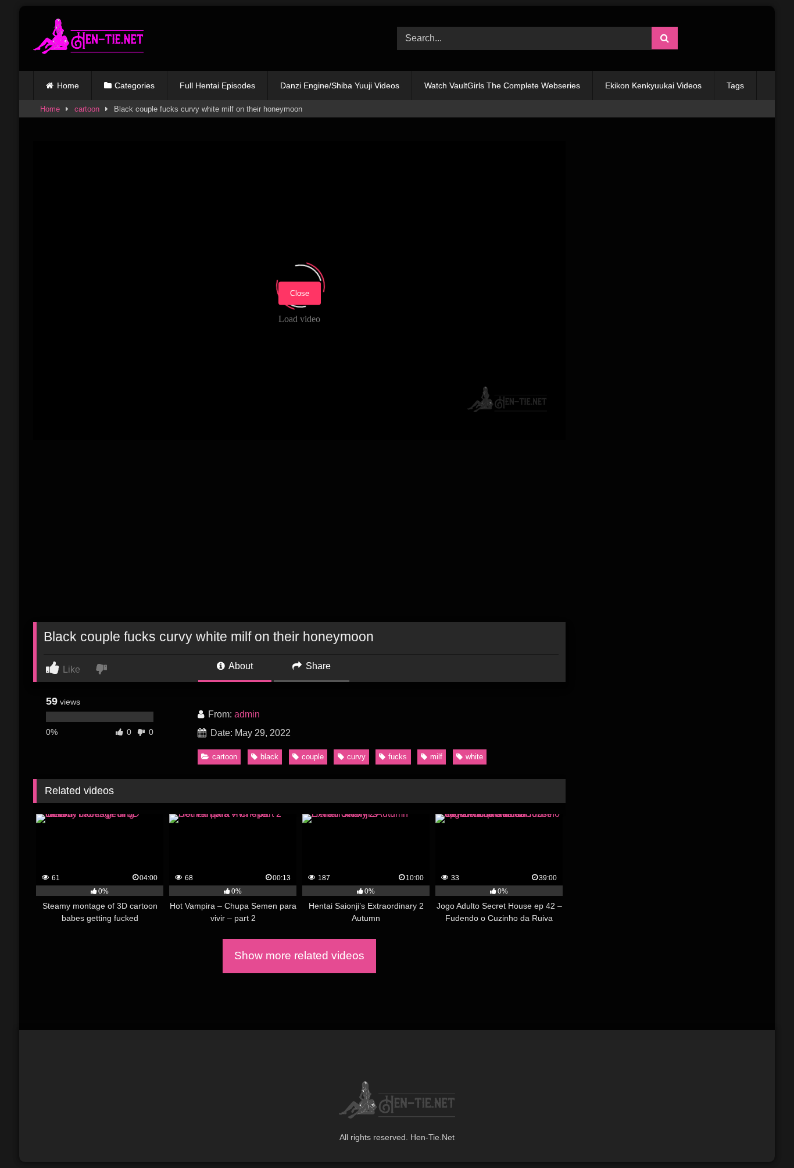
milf (436, 756)
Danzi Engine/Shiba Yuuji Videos (339, 85)
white (474, 756)
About (240, 666)
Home (68, 85)
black (269, 756)
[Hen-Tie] (88, 38)
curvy (356, 756)
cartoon (86, 109)
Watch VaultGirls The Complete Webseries (502, 85)
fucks (397, 756)
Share (317, 666)
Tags (735, 85)
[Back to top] (758, 1133)
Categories (135, 85)
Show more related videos (299, 955)
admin (247, 714)
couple (313, 756)
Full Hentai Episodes (217, 85)
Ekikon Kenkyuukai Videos (653, 85)
